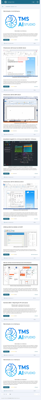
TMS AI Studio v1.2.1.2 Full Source (11, 324)
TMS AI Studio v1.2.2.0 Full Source (11, 11)
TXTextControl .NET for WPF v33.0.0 (12, 94)
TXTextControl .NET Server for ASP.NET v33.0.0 (14, 48)
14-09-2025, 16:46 (10, 355)
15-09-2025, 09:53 (10, 319)
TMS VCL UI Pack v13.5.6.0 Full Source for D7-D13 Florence (17, 262)
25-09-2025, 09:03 (10, 43)
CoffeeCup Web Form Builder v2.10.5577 (13, 227)
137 (10, 394)
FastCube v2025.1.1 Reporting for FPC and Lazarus (15, 302)
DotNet (37, 86)
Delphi (37, 39)
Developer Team (11, 398)
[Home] (2, 6)
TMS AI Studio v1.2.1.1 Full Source (11, 359)
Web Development (35, 254)
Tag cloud (12, 6)
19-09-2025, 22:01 (10, 177)
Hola (6, 43)
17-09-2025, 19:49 (10, 258)
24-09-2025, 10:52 (10, 90)
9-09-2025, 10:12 (10, 390)
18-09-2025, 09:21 (10, 222)
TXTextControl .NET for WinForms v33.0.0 (13, 181)
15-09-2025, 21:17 (10, 298)
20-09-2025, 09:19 (10, 134)
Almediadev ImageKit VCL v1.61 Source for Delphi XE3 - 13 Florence (19, 139)
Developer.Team (8, 6)
